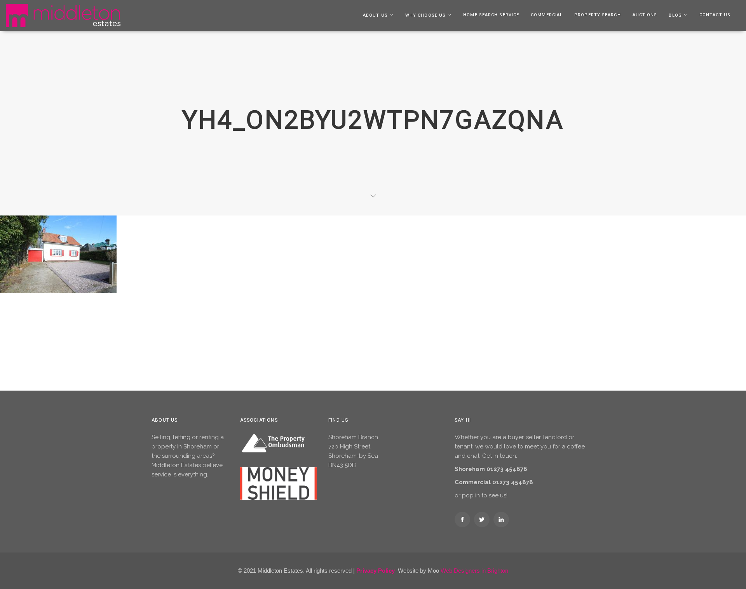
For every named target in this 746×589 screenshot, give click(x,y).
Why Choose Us (425, 15)
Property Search (597, 14)
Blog (675, 15)
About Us (375, 15)
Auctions (645, 14)
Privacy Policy (375, 570)
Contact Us (714, 14)
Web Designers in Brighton (474, 570)
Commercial (547, 14)
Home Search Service (491, 14)
